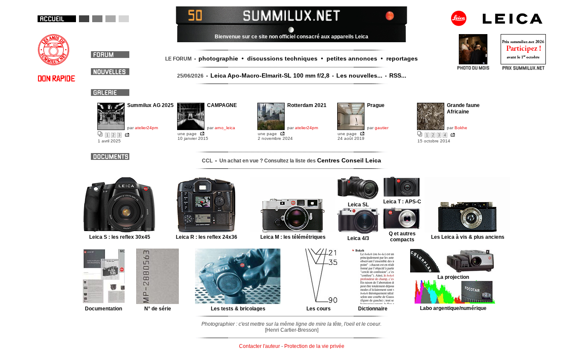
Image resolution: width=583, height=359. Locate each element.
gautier (381, 127)
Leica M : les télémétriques (293, 237)
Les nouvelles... (359, 75)
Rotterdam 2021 (306, 105)
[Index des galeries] (385, 14)
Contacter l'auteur (259, 346)
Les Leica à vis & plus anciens (467, 237)
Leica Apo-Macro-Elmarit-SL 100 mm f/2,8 (269, 75)
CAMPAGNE (222, 105)
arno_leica (225, 127)
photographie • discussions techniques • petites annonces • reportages (308, 58)
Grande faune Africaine (463, 108)
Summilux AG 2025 (150, 105)
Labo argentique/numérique (453, 308)
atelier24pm (146, 127)
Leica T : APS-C (402, 202)
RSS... (397, 75)
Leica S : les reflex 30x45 (119, 237)
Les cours (318, 309)
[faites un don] (56, 80)
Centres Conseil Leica (349, 160)
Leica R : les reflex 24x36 (206, 237)
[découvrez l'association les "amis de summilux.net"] (54, 64)
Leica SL (358, 205)
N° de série (157, 309)
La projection (453, 277)
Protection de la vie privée (314, 346)
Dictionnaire (373, 309)
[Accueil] (57, 18)
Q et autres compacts (402, 237)
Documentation (103, 309)
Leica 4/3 (358, 238)
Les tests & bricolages (238, 309)
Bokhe (461, 127)
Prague (376, 105)
